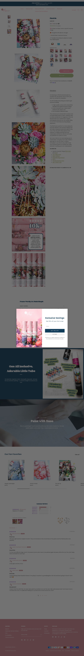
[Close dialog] (66, 310)
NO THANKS (55, 334)
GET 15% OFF (55, 330)
